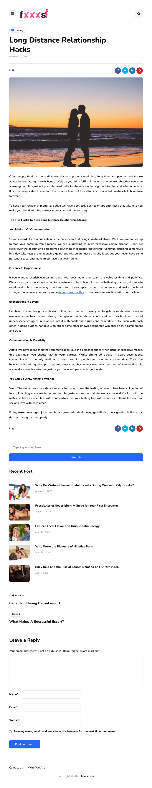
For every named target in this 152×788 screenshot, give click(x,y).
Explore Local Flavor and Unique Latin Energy (67, 526)
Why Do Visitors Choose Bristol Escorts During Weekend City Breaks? (84, 485)
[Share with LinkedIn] (132, 70)
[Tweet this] (125, 70)
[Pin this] (139, 70)
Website (14, 720)
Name (13, 694)
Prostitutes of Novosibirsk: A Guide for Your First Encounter (76, 506)
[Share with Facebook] (118, 70)
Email (13, 707)
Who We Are (36, 767)
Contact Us (16, 767)
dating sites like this (71, 292)
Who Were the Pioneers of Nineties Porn (64, 546)
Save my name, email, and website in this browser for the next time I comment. (64, 731)
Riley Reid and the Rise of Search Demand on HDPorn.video (77, 567)
